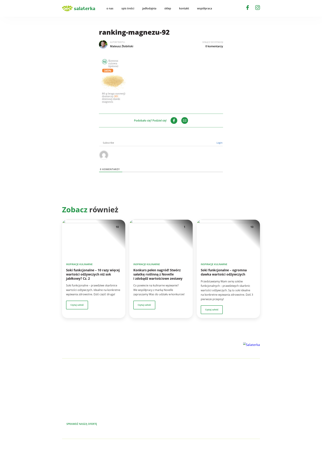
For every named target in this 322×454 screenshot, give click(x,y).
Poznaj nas (117, 424)
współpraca (204, 8)
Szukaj (222, 8)
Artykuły (239, 384)
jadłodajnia (149, 8)
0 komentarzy (214, 46)
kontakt (184, 8)
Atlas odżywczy (185, 406)
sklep (167, 8)
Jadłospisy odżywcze (188, 395)
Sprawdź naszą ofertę (81, 424)
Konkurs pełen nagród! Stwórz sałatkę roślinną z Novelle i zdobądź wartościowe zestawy (157, 274)
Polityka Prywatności (100, 446)
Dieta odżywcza (185, 401)
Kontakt (239, 401)
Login (219, 142)
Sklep (237, 395)
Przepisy (239, 390)
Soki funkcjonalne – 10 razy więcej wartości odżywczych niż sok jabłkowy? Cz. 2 (93, 274)
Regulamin (241, 417)
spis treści (127, 8)
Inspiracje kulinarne (79, 264)
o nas (109, 8)
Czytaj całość (77, 304)
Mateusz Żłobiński (121, 46)
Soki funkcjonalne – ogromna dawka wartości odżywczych (224, 272)
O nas (237, 379)
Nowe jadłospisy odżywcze (192, 390)
